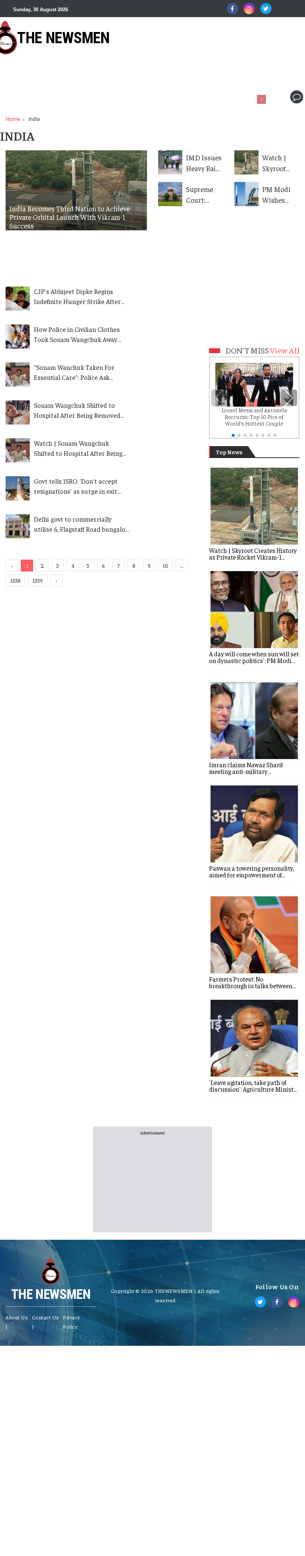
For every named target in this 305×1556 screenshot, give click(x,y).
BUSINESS (91, 96)
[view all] (298, 450)
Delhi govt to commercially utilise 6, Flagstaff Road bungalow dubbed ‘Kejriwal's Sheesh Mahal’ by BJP (82, 524)
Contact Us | (45, 1322)
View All (284, 350)
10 (165, 565)
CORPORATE (132, 96)
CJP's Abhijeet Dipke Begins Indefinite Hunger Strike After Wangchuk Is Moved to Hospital (80, 297)
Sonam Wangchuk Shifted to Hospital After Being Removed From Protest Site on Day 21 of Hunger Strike (78, 410)
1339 (37, 580)
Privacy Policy (71, 1322)
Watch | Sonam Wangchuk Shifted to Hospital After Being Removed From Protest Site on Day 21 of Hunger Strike (78, 448)
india (34, 118)
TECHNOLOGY (178, 96)
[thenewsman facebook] (232, 8)
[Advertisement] (135, 71)
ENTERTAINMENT (231, 96)
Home (13, 118)
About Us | (17, 1322)
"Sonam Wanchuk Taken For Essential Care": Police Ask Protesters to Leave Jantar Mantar (74, 372)
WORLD (57, 96)
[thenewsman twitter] (266, 8)
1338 (15, 580)
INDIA (28, 96)
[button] (274, 96)
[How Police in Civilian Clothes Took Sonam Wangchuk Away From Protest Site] (20, 336)
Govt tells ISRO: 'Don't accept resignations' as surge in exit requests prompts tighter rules (79, 486)
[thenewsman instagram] (249, 8)
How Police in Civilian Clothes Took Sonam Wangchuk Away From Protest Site (77, 335)
